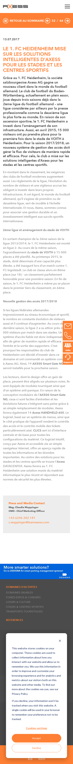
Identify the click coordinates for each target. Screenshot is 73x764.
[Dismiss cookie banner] (60, 641)
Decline (36, 748)
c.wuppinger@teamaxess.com (29, 522)
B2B (30, 759)
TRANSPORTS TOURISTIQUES (24, 611)
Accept (36, 738)
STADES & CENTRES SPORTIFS (25, 606)
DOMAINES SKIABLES (19, 592)
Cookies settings (36, 728)
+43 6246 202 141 (22, 518)
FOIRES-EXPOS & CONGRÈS (23, 597)
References (14, 620)
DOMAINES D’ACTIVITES (21, 587)
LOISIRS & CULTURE (18, 602)
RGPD (41, 759)
